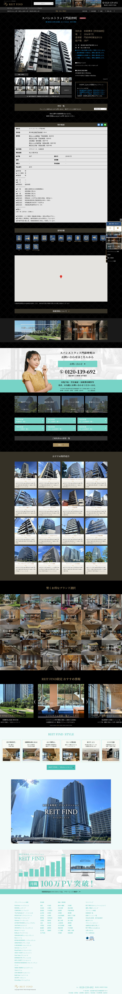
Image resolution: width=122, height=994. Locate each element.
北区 (41, 923)
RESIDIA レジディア (20, 908)
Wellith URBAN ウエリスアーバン (24, 967)
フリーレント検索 (91, 910)
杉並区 (49, 925)
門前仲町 (39, 132)
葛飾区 (49, 930)
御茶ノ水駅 (71, 930)
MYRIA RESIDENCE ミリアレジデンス (25, 940)
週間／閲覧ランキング (92, 908)
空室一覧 (109, 11)
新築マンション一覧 (91, 915)
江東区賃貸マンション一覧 (20, 8)
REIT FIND (9, 8)
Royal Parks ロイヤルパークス (23, 950)
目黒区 (49, 913)
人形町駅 (60, 923)
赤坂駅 (60, 910)
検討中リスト (89, 920)
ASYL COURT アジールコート (23, 960)
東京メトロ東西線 (34, 136)
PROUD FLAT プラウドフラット (23, 915)
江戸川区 (42, 933)
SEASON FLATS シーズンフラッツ (24, 935)
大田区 (42, 920)
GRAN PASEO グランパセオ (22, 943)
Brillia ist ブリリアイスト (21, 933)
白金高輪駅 (61, 915)
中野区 (42, 925)
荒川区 (49, 923)
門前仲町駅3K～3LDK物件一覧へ (86, 428)
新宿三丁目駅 (71, 915)
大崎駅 (70, 925)
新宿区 (42, 910)
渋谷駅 (70, 905)
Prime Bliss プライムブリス (22, 980)
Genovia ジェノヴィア (21, 948)
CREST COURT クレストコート (23, 953)
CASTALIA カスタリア (21, 925)
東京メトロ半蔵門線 (35, 143)
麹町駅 (70, 923)
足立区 (42, 930)
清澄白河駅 (45, 143)
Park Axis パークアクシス (22, 905)
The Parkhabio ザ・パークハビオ (24, 913)
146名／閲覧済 (62, 11)
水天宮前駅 (61, 925)
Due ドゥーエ (18, 938)
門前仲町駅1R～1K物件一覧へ (54, 420)
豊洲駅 (70, 913)
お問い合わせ (76, 363)
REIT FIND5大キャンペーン (60, 767)
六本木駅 (60, 908)
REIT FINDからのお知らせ (93, 928)
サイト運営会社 (91, 390)
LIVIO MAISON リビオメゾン (22, 972)
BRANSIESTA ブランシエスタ (23, 958)
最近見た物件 (110, 230)
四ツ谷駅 (70, 920)
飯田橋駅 (70, 918)
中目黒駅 (70, 928)
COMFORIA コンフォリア (22, 910)
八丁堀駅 (60, 930)
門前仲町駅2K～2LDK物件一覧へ (86, 420)
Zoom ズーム (18, 970)
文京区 (42, 915)
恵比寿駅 (70, 908)
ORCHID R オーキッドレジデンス (24, 928)
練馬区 (49, 928)
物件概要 (93, 11)
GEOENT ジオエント (20, 977)
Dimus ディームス (20, 930)
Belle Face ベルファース (21, 975)
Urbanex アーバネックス (21, 920)
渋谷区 (42, 908)
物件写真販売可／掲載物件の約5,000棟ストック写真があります (44, 96)
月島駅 (60, 933)
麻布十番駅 (61, 905)
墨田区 (42, 918)
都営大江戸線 (33, 138)
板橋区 (42, 928)
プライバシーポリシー (92, 923)
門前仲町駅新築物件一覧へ (21, 420)
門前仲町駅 (44, 136)
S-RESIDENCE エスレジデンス (23, 945)
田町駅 (60, 918)
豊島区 (49, 920)
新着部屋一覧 (89, 913)
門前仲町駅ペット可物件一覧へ (22, 428)
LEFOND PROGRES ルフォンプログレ (25, 923)
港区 (41, 905)
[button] (87, 702)
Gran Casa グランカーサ (21, 955)
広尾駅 (60, 913)
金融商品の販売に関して (92, 925)
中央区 (49, 905)
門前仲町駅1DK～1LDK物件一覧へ (55, 428)
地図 (101, 11)
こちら (56, 116)
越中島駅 (38, 141)
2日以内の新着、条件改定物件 (94, 918)
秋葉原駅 (70, 933)
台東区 (49, 915)
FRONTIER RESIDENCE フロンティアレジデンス (26, 964)
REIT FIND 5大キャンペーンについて (96, 905)
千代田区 (49, 910)
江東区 (35, 132)
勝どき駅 (60, 920)
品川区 (42, 913)
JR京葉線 (32, 141)
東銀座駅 (60, 928)
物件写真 (84, 11)
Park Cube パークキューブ (22, 918)
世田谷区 (49, 918)
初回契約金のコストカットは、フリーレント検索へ (60, 892)
